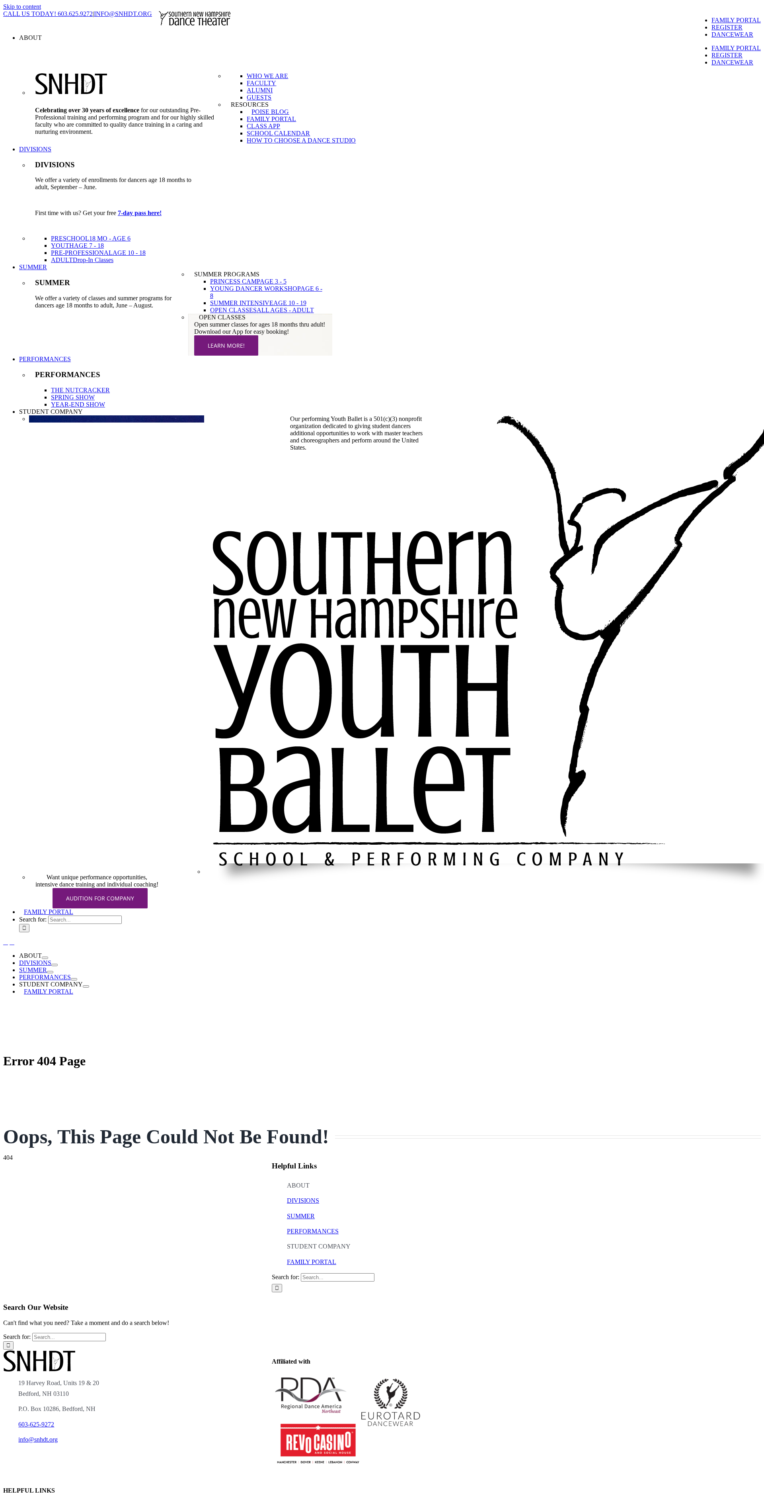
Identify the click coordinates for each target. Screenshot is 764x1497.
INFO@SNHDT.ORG (123, 13)
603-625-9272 (36, 1424)
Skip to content (22, 6)
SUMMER (301, 1216)
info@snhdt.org (38, 1439)
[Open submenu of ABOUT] (45, 958)
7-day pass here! (140, 212)
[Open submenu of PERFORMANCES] (74, 979)
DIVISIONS (303, 1200)
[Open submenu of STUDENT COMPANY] (86, 986)
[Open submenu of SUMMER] (50, 972)
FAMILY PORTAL (311, 1261)
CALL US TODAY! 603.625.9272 (48, 13)
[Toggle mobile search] (12, 942)
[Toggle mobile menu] (5, 942)
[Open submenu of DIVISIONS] (54, 965)
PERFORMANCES (313, 1231)
